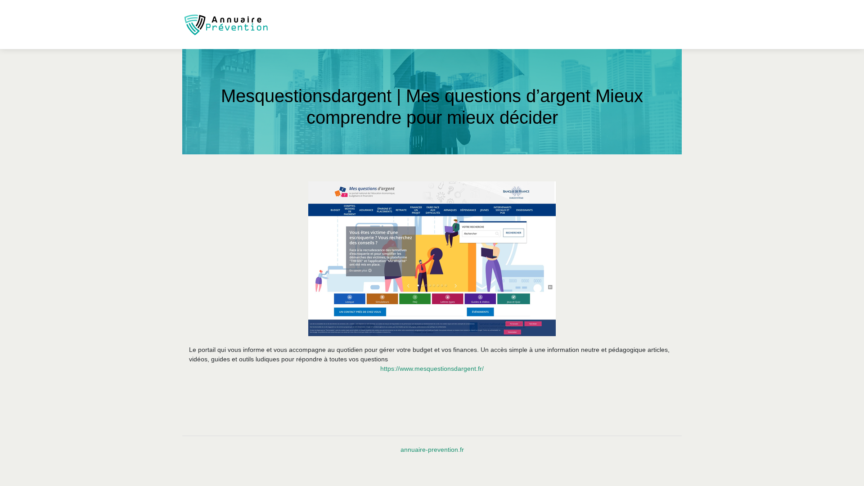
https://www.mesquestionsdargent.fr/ (432, 368)
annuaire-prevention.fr (432, 449)
